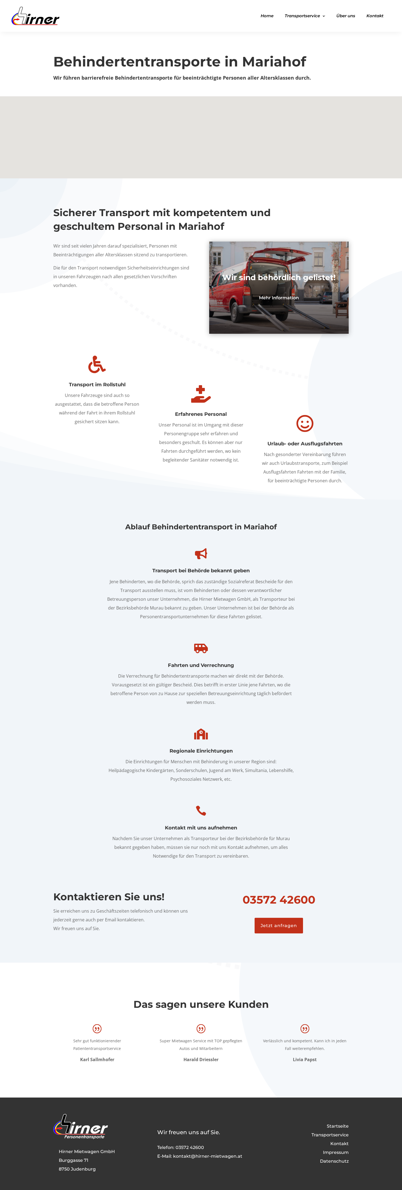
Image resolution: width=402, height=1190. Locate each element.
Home (267, 15)
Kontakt (374, 15)
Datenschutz (334, 1161)
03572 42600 (279, 899)
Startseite (338, 1126)
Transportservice (302, 15)
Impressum (336, 1152)
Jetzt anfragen (279, 925)
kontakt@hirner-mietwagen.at (207, 1156)
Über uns (345, 15)
